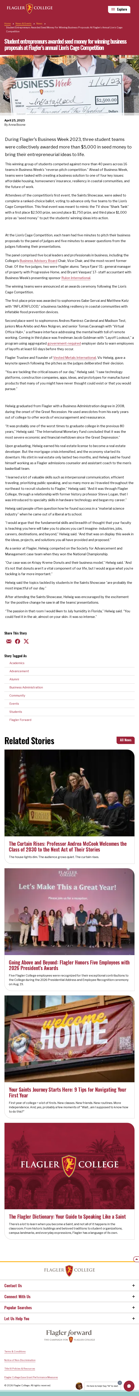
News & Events (23, 23)
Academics (16, 663)
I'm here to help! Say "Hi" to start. (102, 1386)
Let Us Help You (16, 1318)
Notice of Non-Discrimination (19, 1360)
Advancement (19, 671)
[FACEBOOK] (17, 641)
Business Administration (26, 687)
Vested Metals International (74, 358)
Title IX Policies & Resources (19, 1368)
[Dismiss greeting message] (120, 1383)
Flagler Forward (20, 720)
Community (17, 695)
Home (7, 23)
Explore (122, 9)
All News (125, 740)
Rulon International (75, 278)
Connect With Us (17, 1296)
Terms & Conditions (15, 1351)
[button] (129, 1386)
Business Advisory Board (38, 261)
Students (15, 712)
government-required (64, 343)
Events (14, 703)
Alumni (14, 679)
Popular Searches (18, 1307)
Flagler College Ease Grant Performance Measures (31, 1377)
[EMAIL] (8, 641)
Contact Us (13, 1285)
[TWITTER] (26, 641)
